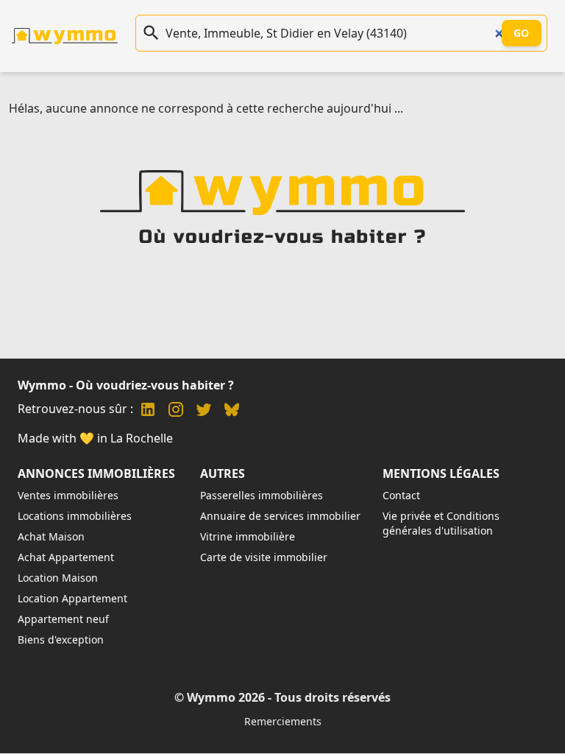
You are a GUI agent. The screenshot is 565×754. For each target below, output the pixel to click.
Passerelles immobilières (261, 495)
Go (522, 33)
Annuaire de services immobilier (280, 516)
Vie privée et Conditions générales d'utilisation (441, 523)
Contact (401, 495)
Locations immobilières (75, 516)
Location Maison (58, 578)
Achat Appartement (66, 557)
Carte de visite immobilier (263, 557)
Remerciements (282, 721)
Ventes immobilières (68, 495)
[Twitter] (204, 411)
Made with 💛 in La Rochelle (95, 438)
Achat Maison (51, 536)
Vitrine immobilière (247, 536)
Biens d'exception (61, 639)
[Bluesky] (232, 411)
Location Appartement (72, 598)
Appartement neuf (63, 619)
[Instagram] (176, 411)
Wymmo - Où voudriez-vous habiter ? (126, 385)
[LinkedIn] (148, 411)
